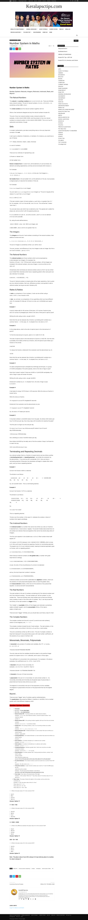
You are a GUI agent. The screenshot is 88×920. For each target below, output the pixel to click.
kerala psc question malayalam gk (24, 868)
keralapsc (33, 868)
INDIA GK (60, 102)
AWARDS (60, 73)
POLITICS (60, 125)
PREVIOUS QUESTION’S (60, 915)
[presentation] (33, 101)
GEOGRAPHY (61, 96)
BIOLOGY (60, 77)
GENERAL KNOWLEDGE (13, 40)
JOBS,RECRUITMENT (63, 105)
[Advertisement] (32, 81)
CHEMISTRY (61, 80)
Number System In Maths (46, 868)
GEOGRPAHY (61, 98)
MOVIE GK (61, 121)
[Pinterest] (17, 49)
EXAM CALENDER (62, 88)
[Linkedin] (24, 899)
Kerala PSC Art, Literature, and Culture (68, 60)
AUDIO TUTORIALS (63, 71)
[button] (76, 35)
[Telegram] (29, 899)
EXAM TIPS (61, 92)
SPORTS (60, 136)
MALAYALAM (61, 113)
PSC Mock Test (62, 129)
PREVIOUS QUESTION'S (64, 127)
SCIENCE (60, 134)
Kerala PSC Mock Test (64, 111)
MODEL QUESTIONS (63, 119)
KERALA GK (61, 107)
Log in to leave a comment (17, 907)
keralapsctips (38, 868)
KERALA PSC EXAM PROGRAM (66, 109)
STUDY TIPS (61, 138)
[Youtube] (77, 1)
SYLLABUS (61, 140)
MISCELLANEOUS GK (63, 117)
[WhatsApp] (19, 49)
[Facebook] (70, 1)
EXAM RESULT (62, 90)
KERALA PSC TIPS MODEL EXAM (47, 884)
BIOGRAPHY (61, 75)
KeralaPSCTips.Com (14, 45)
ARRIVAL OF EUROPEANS (64, 54)
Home (22, 916)
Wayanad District (62, 48)
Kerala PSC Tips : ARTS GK (65, 57)
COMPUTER (61, 82)
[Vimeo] (76, 1)
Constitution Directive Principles (16, 884)
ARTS (59, 69)
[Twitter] (74, 1)
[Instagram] (72, 1)
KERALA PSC (15, 868)
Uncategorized (62, 144)
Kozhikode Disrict (62, 51)
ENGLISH (60, 86)
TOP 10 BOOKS (62, 142)
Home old (18, 916)
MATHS (19, 40)
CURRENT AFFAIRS (63, 84)
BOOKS (60, 78)
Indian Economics (63, 103)
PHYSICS (60, 123)
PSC (52, 868)
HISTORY (60, 100)
